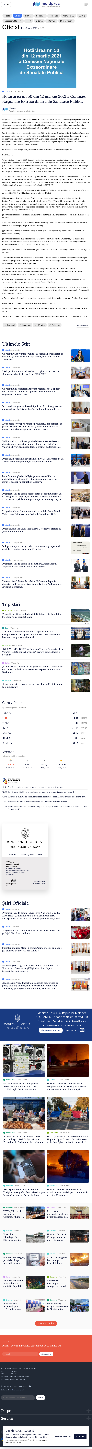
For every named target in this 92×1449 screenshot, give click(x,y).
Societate (40, 16)
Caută (40, 1397)
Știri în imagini (66, 21)
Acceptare (80, 1436)
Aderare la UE (68, 16)
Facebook (11, 325)
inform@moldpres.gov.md (15, 1379)
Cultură (82, 16)
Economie (53, 16)
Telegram (56, 325)
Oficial (11, 27)
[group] (46, 616)
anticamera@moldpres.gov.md (17, 1376)
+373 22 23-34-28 (10, 1371)
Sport (28, 21)
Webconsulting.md (17, 1390)
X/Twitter (41, 325)
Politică (28, 16)
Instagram (26, 325)
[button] (85, 623)
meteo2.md (21, 756)
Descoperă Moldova (13, 21)
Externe (39, 21)
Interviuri (51, 21)
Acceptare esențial (63, 1436)
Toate (7, 16)
